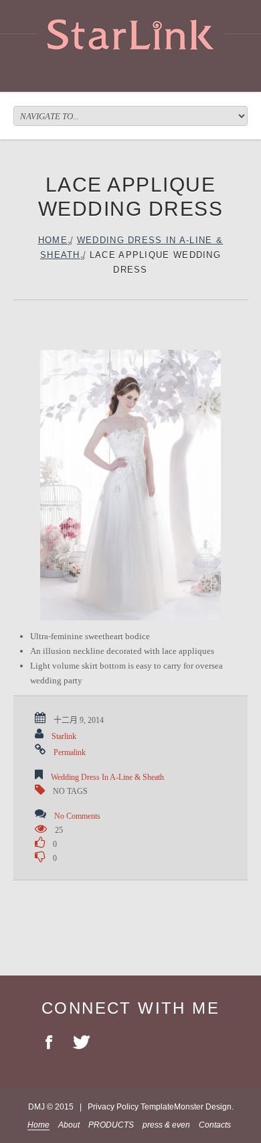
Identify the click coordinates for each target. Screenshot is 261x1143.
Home (53, 240)
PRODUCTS (111, 1125)
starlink (64, 736)
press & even (166, 1125)
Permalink (70, 752)
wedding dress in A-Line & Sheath (107, 777)
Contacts (215, 1125)
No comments (77, 816)
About (69, 1125)
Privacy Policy (113, 1107)
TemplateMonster (172, 1107)
